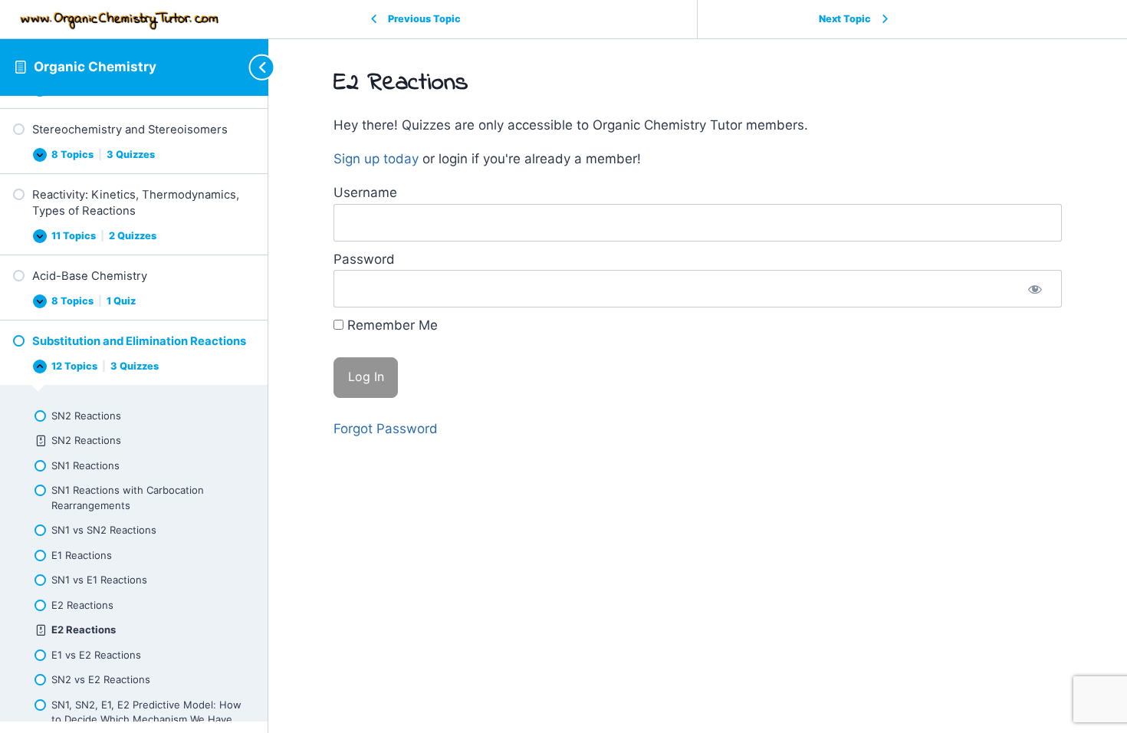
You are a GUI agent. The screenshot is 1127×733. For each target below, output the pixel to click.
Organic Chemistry (95, 66)
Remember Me (390, 325)
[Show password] (1035, 288)
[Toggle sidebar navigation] (254, 67)
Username (365, 192)
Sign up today (376, 158)
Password (364, 259)
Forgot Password (386, 428)
